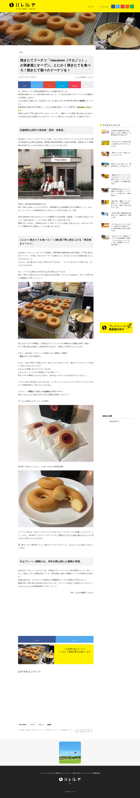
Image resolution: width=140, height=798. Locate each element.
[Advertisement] (35, 613)
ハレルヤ (42, 773)
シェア (24, 86)
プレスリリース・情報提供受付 (91, 773)
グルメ (21, 52)
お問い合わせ (76, 773)
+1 (49, 86)
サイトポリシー (66, 773)
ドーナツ (32, 724)
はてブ (62, 86)
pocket (74, 86)
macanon (22, 724)
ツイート (37, 86)
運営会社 (58, 773)
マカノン (41, 724)
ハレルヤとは (103, 7)
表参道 (49, 724)
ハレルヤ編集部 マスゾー (84, 77)
